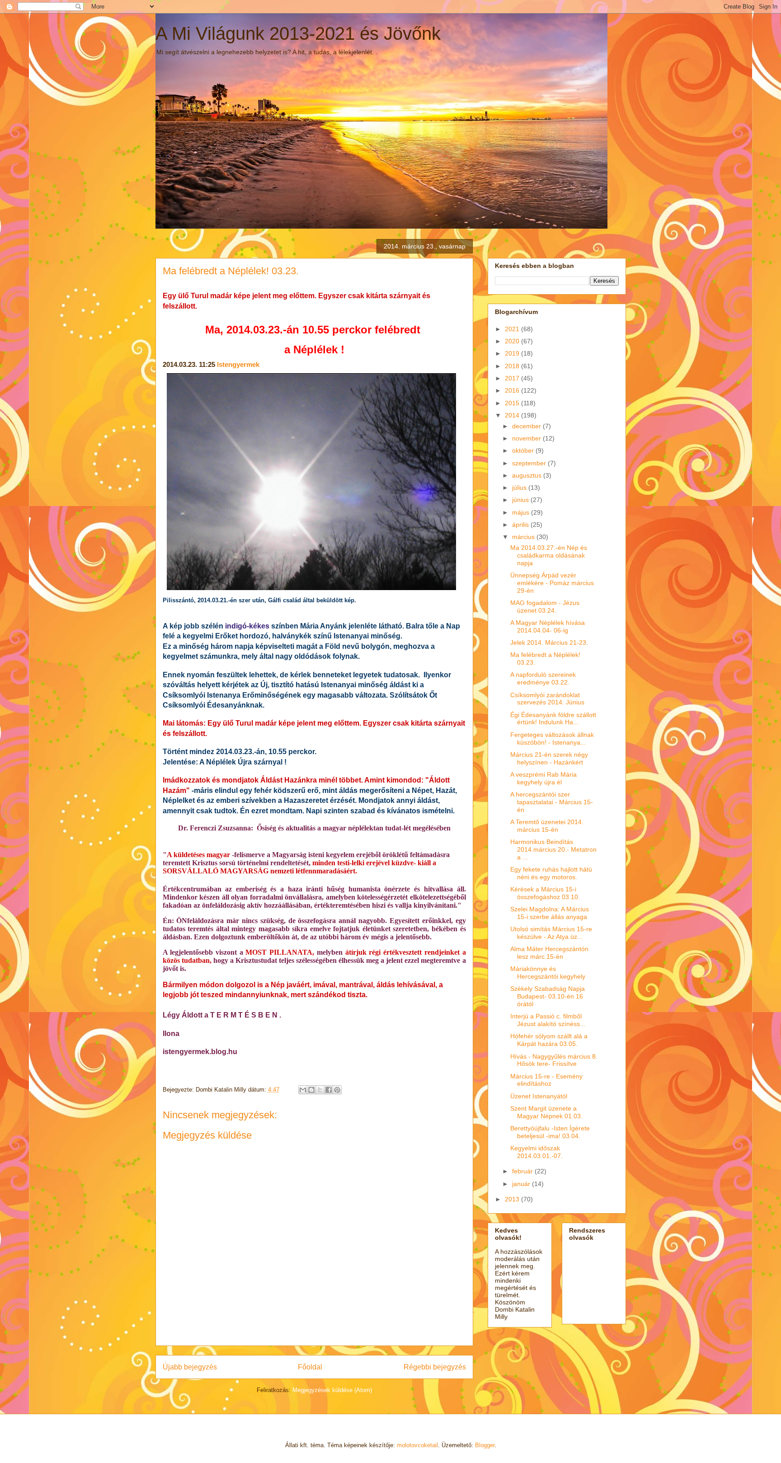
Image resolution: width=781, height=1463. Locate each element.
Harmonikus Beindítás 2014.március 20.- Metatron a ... (553, 849)
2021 (513, 329)
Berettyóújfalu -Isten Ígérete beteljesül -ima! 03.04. (550, 1132)
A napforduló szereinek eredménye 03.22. (543, 678)
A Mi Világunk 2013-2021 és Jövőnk (298, 33)
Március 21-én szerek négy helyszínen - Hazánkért (549, 758)
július (520, 487)
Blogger (484, 1445)
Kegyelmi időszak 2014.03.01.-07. (536, 1151)
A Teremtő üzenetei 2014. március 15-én (546, 825)
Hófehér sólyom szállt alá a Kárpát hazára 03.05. (549, 1039)
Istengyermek (238, 364)
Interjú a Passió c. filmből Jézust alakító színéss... (547, 1020)
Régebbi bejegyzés (435, 1367)
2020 (513, 341)
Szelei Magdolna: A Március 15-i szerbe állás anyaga (549, 912)
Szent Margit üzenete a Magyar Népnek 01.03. (546, 1112)
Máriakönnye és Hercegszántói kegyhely (547, 972)
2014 (513, 415)
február (523, 1171)
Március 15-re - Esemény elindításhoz (546, 1080)
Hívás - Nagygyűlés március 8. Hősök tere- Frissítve (554, 1060)
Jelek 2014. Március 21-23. (549, 642)
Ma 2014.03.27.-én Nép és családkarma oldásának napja (548, 555)
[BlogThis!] (311, 1089)
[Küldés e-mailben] (302, 1089)
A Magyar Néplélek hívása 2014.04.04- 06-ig (547, 626)
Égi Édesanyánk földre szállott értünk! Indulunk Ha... (553, 718)
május (521, 512)
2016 (513, 390)
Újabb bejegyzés (190, 1367)
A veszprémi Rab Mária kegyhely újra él (543, 778)
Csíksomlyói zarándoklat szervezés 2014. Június (547, 698)
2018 (513, 366)
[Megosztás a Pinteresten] (337, 1089)
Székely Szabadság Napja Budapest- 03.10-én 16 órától (547, 996)
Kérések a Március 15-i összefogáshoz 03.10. (545, 893)
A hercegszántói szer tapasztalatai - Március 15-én (551, 802)
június (521, 499)
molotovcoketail (417, 1445)
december (527, 426)
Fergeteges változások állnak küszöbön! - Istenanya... (552, 738)
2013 (513, 1199)
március (524, 536)
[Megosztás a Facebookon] (328, 1089)
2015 (513, 403)
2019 (513, 353)
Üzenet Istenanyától (538, 1096)
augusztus (527, 475)
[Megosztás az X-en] (320, 1089)
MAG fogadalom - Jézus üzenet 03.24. (544, 606)
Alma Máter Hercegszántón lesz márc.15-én (549, 952)
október (524, 450)
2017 (513, 378)
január (522, 1183)
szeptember (530, 463)
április (521, 524)
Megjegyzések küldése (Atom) (332, 1390)
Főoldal (310, 1367)
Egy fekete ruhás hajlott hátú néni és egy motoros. (551, 873)
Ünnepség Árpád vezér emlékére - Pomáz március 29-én (552, 583)
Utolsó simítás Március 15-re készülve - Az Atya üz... (551, 932)
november (527, 438)
